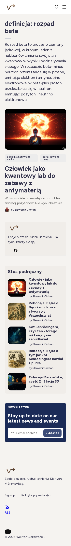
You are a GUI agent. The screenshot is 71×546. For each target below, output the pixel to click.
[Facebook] (16, 250)
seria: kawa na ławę (51, 158)
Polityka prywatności (35, 495)
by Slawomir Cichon (23, 209)
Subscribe (52, 433)
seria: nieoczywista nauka (18, 158)
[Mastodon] (10, 250)
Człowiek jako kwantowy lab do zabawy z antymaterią (30, 179)
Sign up (10, 495)
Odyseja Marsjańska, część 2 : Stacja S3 (46, 379)
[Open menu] (64, 7)
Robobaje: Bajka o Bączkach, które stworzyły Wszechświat (43, 309)
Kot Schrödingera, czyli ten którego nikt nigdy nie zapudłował (44, 333)
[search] (56, 7)
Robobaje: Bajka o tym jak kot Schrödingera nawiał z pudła (46, 357)
